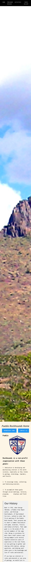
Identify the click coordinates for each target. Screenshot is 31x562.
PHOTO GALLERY (26, 3)
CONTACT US (23, 430)
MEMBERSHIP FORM (9, 430)
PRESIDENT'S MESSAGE (10, 3)
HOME (4, 2)
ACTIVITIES (18, 2)
